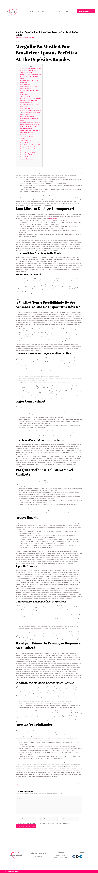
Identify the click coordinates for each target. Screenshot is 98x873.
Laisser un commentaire (22, 37)
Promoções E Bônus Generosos (28, 163)
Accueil (32, 11)
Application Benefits (25, 140)
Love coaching (55, 11)
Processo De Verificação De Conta (29, 70)
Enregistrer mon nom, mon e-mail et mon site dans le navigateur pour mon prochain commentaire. (43, 823)
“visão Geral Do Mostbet (26, 159)
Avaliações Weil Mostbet (26, 136)
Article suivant (81, 783)
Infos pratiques (42, 11)
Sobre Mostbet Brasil (26, 72)
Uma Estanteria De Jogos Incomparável (30, 68)
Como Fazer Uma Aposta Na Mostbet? (30, 98)
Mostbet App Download (26, 134)
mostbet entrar (53, 218)
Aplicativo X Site (24, 138)
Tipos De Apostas (25, 96)
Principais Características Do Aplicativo (30, 110)
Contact (65, 11)
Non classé (32, 37)
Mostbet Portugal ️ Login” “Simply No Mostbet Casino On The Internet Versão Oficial (30, 155)
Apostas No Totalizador (26, 108)
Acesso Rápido (24, 94)
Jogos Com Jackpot (25, 84)
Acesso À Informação (25, 161)
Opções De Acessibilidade (27, 116)
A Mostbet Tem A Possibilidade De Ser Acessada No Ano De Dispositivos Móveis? (30, 76)
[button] (86, 11)
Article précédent (17, 783)
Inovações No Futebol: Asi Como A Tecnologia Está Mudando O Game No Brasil (30, 149)
